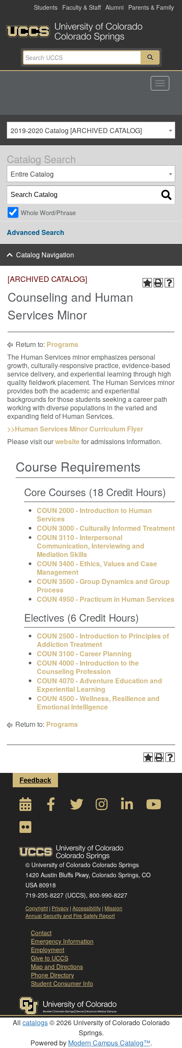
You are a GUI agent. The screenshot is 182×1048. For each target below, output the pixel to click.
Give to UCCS (49, 958)
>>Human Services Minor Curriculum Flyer (75, 429)
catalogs (35, 1022)
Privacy (60, 908)
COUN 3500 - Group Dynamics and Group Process (103, 585)
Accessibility (86, 908)
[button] (150, 57)
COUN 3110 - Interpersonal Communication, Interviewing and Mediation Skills (90, 545)
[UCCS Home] (91, 29)
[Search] (166, 195)
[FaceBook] (51, 806)
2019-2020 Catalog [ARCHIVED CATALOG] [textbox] (76, 130)
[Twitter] (76, 806)
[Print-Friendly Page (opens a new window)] (158, 282)
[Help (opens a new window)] (169, 282)
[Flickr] (25, 829)
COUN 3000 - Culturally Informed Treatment (106, 528)
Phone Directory (52, 975)
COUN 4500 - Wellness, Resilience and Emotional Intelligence (98, 702)
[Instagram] (102, 806)
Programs (62, 344)
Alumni (114, 7)
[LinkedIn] (127, 806)
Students (46, 7)
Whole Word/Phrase (48, 212)
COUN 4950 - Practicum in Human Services (105, 599)
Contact (41, 932)
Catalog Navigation (45, 254)
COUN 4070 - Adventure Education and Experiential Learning (99, 685)
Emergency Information (62, 941)
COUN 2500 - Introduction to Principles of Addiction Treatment (103, 640)
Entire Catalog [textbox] (32, 174)
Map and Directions (57, 966)
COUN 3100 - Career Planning (84, 653)
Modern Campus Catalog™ (109, 1043)
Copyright (36, 908)
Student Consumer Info (62, 983)
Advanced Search (35, 232)
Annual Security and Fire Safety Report (70, 915)
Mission (113, 908)
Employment (47, 949)
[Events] (25, 806)
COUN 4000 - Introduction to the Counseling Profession (88, 667)
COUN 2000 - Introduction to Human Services (94, 514)
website (67, 441)
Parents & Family (151, 7)
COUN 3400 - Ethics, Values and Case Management (97, 568)
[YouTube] (152, 806)
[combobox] (91, 130)
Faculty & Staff (81, 7)
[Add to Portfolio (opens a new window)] (147, 282)
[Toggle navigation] (160, 83)
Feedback (35, 780)
